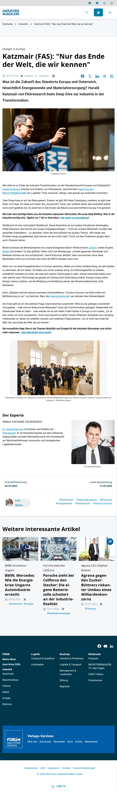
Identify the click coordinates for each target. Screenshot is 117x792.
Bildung (64, 680)
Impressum (54, 768)
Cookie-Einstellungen (84, 768)
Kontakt (66, 768)
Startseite (7, 24)
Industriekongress (86, 499)
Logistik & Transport (70, 664)
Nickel (5, 251)
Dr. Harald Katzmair (12, 429)
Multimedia (94, 654)
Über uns (32, 741)
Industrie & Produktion (71, 658)
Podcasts (93, 658)
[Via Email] (104, 76)
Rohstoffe (106, 499)
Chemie (6, 686)
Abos (70, 741)
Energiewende (64, 503)
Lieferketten (37, 664)
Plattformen (66, 499)
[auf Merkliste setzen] (53, 76)
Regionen (65, 686)
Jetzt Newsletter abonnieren (36, 332)
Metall (5, 692)
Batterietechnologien (59, 613)
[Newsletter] (97, 3)
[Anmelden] (98, 12)
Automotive (16, 603)
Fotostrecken (95, 680)
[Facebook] (99, 646)
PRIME (6, 654)
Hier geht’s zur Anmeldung (74, 217)
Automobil (8, 673)
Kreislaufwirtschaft (60, 296)
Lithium (93, 247)
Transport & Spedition (42, 658)
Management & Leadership (68, 672)
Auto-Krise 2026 (11, 664)
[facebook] (82, 76)
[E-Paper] (90, 3)
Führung (90, 608)
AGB (42, 768)
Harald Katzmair (11, 189)
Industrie (23, 24)
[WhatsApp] (112, 76)
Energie (28, 603)
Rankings (65, 654)
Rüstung (6, 704)
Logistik (35, 654)
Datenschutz (31, 768)
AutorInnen (45, 741)
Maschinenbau (10, 679)
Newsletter (59, 741)
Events (78, 741)
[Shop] (112, 3)
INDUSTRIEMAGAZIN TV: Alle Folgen (99, 666)
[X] (90, 76)
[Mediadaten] (104, 3)
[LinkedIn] (97, 76)
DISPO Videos (95, 674)
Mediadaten (91, 741)
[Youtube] (105, 646)
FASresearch (9, 433)
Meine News (9, 659)
